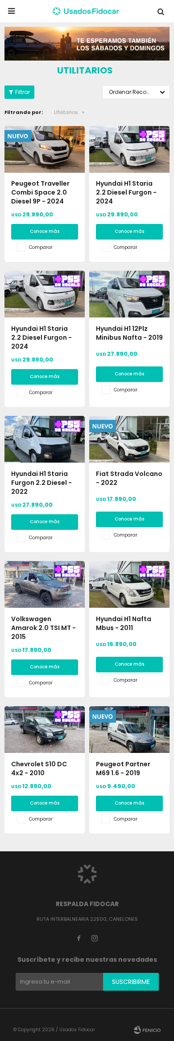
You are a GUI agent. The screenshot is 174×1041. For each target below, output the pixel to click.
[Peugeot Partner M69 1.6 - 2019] (129, 729)
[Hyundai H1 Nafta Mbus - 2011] (129, 584)
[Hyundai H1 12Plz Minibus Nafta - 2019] (129, 294)
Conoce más (44, 231)
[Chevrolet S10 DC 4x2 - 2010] (44, 729)
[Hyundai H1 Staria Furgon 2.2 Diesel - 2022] (44, 439)
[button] (161, 11)
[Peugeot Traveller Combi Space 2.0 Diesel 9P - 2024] (44, 149)
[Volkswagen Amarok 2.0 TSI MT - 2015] (44, 584)
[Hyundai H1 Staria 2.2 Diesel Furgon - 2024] (129, 149)
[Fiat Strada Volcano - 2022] (129, 439)
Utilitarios (66, 112)
